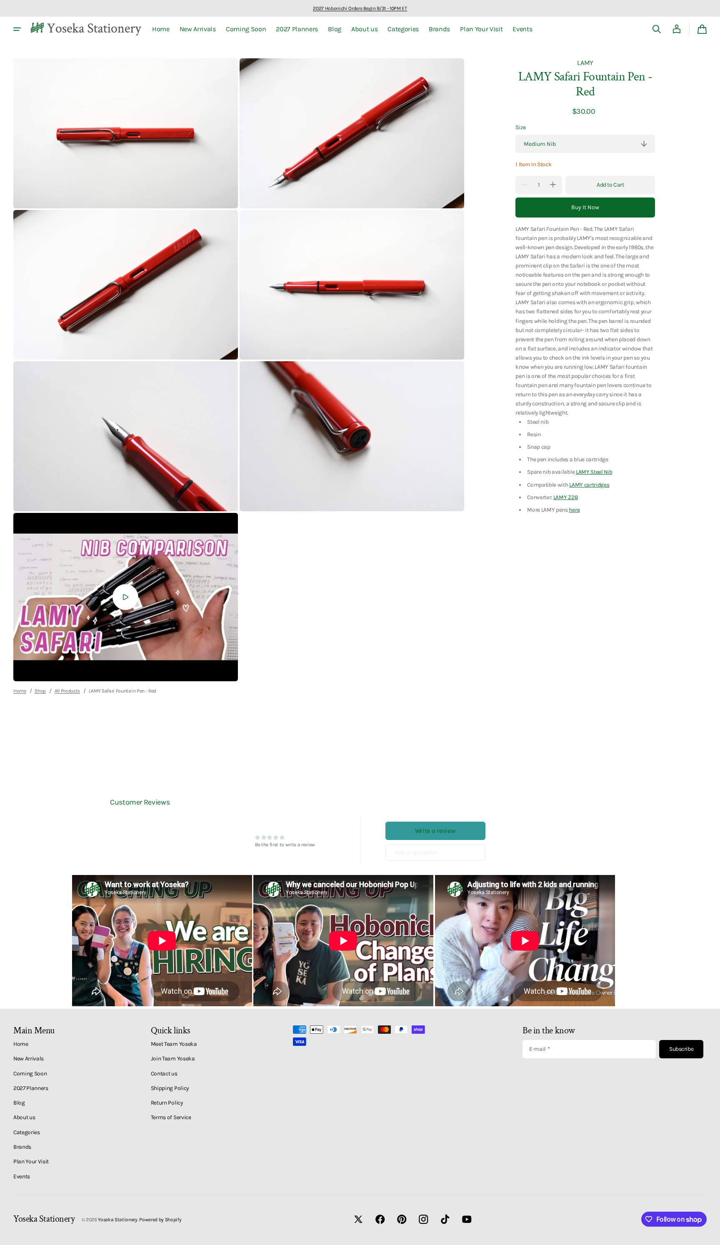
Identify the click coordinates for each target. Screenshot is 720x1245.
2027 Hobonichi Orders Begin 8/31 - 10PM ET (360, 8)
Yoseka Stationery (118, 1219)
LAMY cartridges (589, 484)
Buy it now (585, 207)
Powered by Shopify (160, 1219)
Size (520, 127)
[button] (657, 29)
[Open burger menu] (17, 29)
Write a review (435, 831)
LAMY (585, 63)
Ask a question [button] (417, 852)
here (574, 509)
